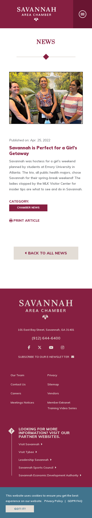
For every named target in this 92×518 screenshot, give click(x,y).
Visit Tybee (26, 452)
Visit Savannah (29, 444)
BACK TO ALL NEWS (47, 253)
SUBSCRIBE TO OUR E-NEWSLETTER (44, 357)
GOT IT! (19, 508)
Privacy (52, 375)
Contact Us (18, 384)
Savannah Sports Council (36, 467)
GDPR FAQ (75, 501)
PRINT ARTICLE (26, 220)
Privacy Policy (53, 501)
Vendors (53, 393)
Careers (16, 393)
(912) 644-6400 (46, 338)
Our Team (17, 375)
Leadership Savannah (34, 459)
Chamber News (28, 207)
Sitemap (53, 384)
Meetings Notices (22, 402)
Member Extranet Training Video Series (62, 405)
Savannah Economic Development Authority (48, 475)
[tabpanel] (46, 98)
